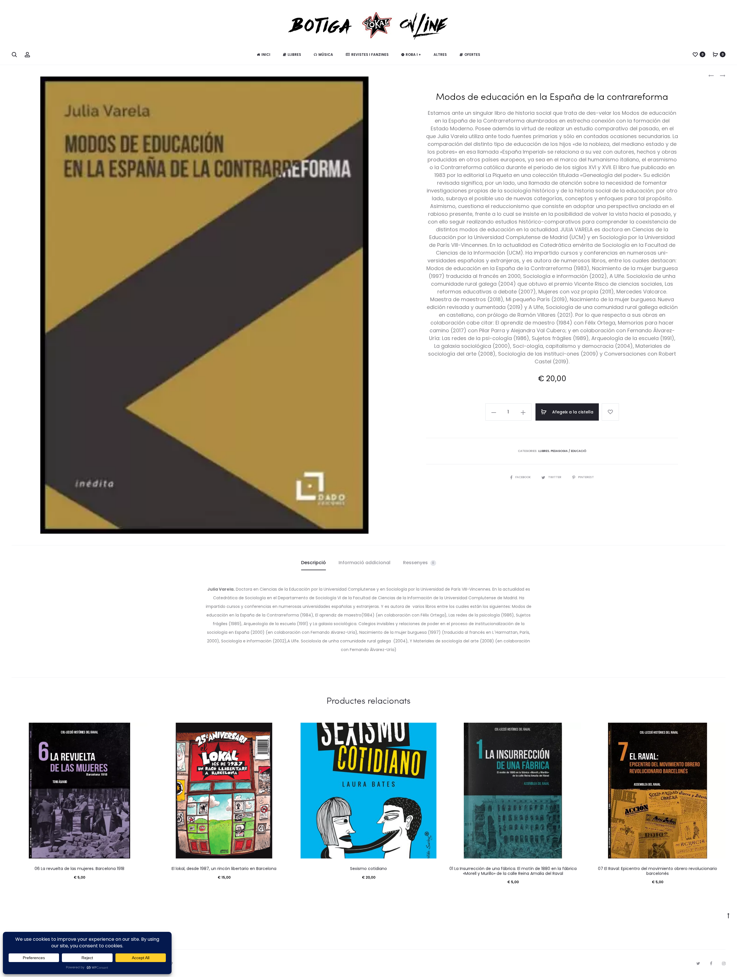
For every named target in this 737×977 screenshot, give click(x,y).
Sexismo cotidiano (368, 868)
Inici (265, 54)
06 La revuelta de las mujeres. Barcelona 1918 (79, 868)
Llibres (294, 54)
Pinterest (586, 477)
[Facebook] (711, 963)
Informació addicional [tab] (364, 562)
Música (325, 54)
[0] (695, 54)
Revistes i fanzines (370, 54)
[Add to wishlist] (610, 412)
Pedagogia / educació (568, 451)
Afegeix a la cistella (572, 412)
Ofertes (472, 54)
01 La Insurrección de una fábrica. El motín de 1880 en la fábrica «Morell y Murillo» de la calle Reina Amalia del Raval (513, 871)
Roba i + (413, 54)
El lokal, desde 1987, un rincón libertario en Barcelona (224, 868)
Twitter (555, 477)
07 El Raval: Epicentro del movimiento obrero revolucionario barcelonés (657, 871)
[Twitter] (698, 963)
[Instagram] (723, 963)
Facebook (523, 477)
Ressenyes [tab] (418, 562)
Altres (440, 54)
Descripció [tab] (313, 562)
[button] (494, 412)
